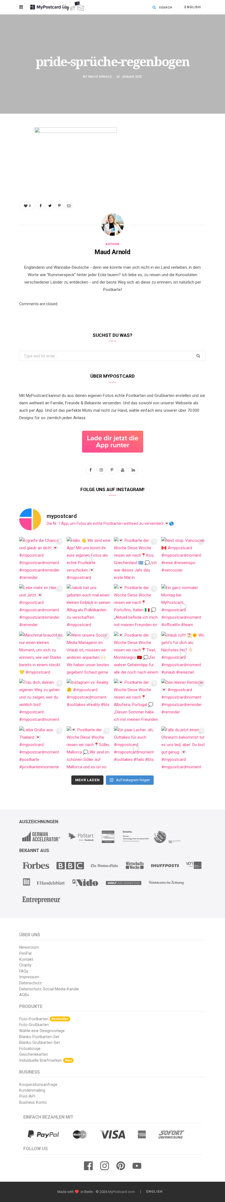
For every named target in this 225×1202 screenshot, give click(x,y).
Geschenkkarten (33, 1054)
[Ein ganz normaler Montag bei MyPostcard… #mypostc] (183, 606)
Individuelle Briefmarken (45, 1060)
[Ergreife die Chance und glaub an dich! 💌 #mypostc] (41, 559)
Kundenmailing (32, 1090)
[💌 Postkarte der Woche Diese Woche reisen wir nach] (136, 559)
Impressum (29, 977)
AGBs (24, 995)
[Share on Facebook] (15, 147)
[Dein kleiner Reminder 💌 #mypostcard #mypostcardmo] (183, 701)
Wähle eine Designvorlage (42, 1031)
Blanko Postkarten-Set (39, 1037)
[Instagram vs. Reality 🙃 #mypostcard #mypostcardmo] (89, 701)
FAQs (23, 971)
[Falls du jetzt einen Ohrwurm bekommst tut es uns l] (183, 748)
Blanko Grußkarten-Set (39, 1042)
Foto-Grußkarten (34, 1024)
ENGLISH (192, 7)
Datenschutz (30, 983)
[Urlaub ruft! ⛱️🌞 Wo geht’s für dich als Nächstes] (183, 654)
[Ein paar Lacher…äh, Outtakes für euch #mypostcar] (136, 748)
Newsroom (29, 947)
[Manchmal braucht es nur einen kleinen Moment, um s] (41, 654)
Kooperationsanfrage (38, 1084)
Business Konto (33, 1102)
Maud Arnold (100, 77)
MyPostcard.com (121, 1192)
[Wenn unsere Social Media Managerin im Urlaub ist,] (89, 654)
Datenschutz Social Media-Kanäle (49, 989)
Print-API (27, 1096)
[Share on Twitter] (15, 161)
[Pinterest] (15, 175)
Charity (25, 965)
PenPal (25, 953)
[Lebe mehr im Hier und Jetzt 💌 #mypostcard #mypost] (41, 606)
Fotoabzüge (30, 1048)
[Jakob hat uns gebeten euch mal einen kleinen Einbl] (89, 606)
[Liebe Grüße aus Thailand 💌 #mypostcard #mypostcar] (41, 748)
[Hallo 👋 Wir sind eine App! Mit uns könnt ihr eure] (89, 559)
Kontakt (26, 959)
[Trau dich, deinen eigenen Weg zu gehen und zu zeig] (41, 701)
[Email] (15, 189)
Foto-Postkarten (43, 1019)
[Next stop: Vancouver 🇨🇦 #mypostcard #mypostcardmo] (183, 559)
